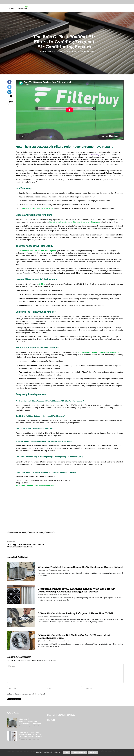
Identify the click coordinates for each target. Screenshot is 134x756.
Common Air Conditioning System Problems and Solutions (30, 721)
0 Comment (90, 51)
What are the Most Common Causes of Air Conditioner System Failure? (80, 567)
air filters (50, 533)
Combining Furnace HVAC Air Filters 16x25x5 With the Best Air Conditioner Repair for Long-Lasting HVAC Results (76, 590)
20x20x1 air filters (36, 533)
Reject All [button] (93, 752)
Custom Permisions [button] (79, 752)
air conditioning (93, 155)
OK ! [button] (66, 752)
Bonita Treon (46, 51)
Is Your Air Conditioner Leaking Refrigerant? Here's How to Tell (75, 613)
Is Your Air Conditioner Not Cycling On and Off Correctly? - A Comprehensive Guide (74, 636)
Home (11, 8)
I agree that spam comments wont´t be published (27, 694)
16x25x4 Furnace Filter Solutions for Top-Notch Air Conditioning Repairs (30, 734)
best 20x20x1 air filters (18, 533)
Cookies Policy (57, 752)
